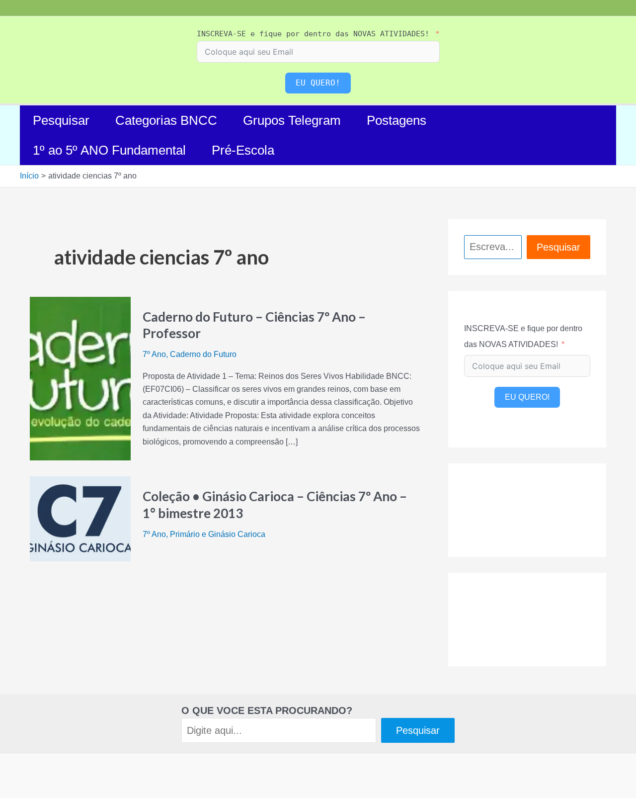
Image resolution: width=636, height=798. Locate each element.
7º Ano (154, 354)
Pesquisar (61, 120)
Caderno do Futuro (203, 354)
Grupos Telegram (292, 120)
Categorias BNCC (166, 120)
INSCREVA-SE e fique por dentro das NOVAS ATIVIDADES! (313, 33)
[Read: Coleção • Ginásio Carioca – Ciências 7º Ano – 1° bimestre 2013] (80, 518)
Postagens (396, 120)
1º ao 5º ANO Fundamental (109, 150)
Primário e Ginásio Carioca (217, 534)
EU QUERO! (318, 83)
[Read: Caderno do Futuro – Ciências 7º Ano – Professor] (80, 378)
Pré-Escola (243, 150)
